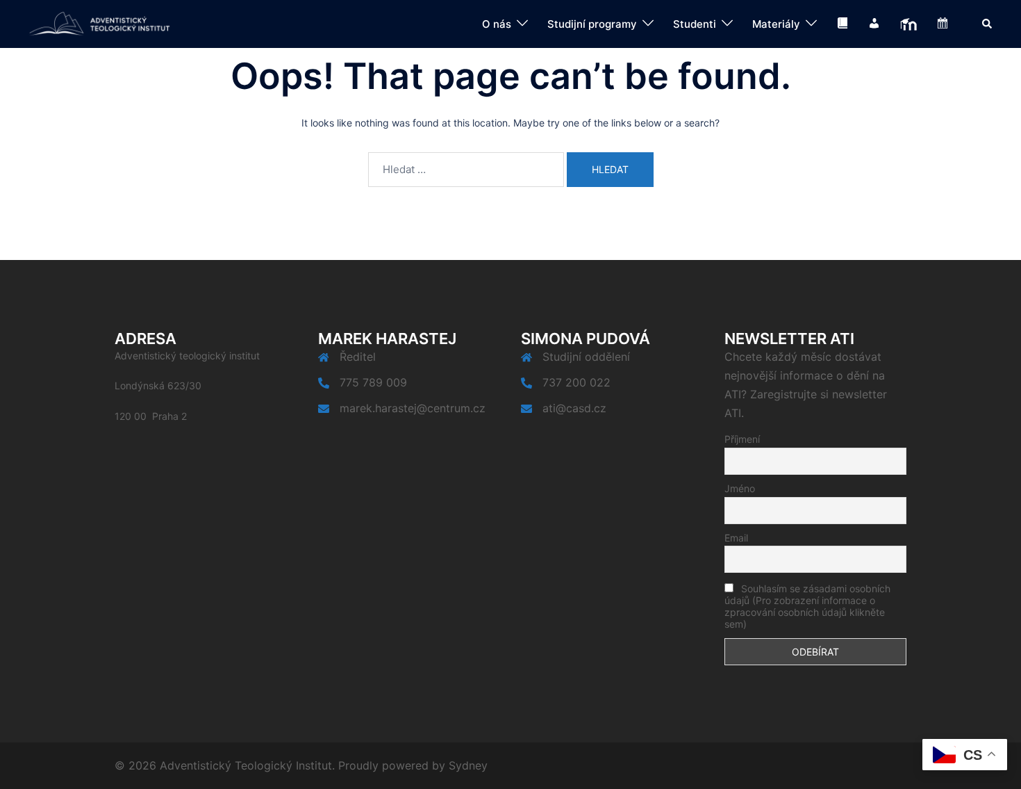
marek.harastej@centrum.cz (412, 408)
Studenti (694, 24)
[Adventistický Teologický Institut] (99, 23)
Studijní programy (592, 24)
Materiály (776, 24)
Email (736, 538)
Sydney (468, 765)
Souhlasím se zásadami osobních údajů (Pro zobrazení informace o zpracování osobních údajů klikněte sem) (807, 606)
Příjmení (742, 439)
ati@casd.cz (574, 408)
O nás (496, 24)
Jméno (739, 488)
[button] (987, 23)
